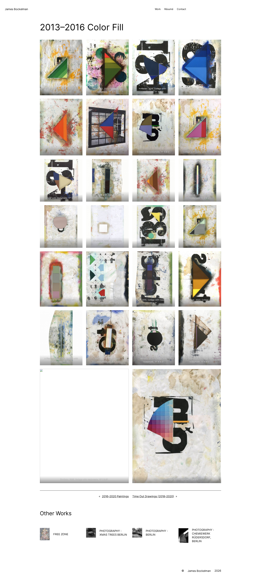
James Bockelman (16, 9)
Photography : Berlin (157, 532)
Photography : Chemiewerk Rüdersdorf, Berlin (203, 535)
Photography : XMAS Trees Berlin (113, 532)
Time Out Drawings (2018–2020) (153, 496)
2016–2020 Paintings (115, 496)
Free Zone (60, 534)
